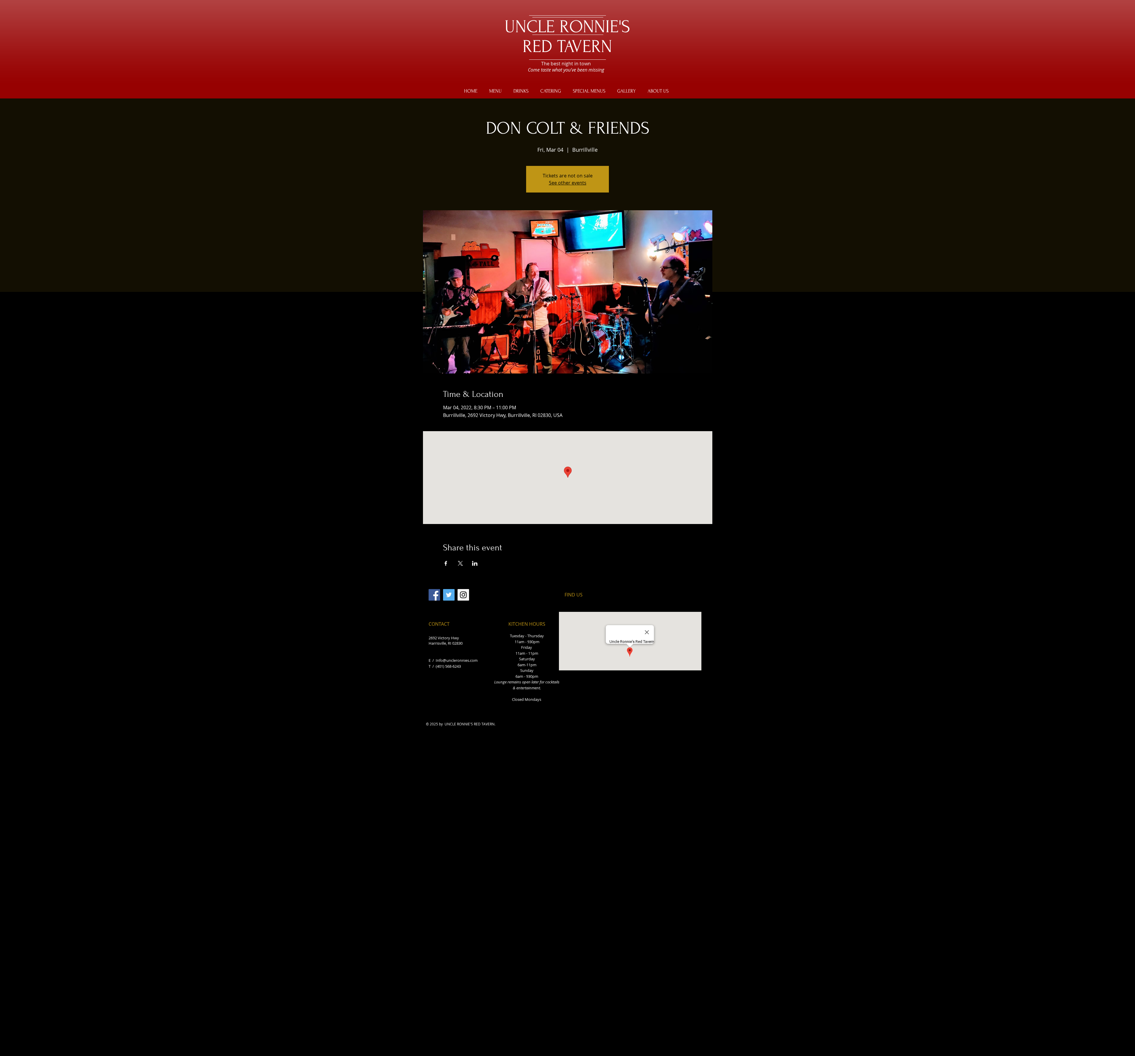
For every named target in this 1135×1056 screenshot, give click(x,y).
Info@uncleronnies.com (457, 660)
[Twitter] (449, 595)
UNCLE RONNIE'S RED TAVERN (567, 36)
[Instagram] (463, 595)
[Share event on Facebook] (446, 563)
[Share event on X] (460, 563)
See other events (567, 182)
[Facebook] (434, 595)
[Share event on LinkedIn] (475, 563)
